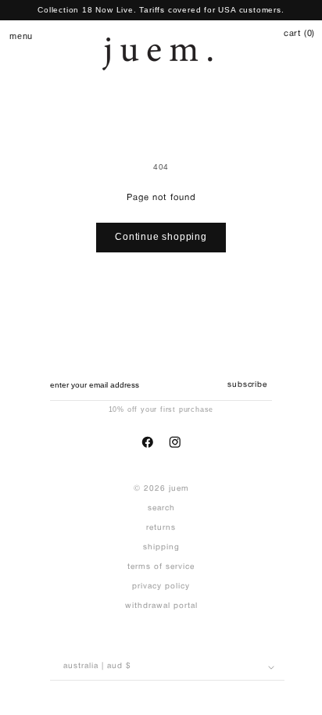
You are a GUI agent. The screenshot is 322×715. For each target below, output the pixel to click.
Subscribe (247, 384)
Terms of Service (161, 566)
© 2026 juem (161, 488)
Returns (161, 527)
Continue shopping (161, 236)
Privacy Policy (161, 586)
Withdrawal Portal (161, 606)
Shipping (161, 547)
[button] (15, 35)
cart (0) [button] (299, 34)
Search (161, 508)
